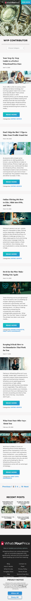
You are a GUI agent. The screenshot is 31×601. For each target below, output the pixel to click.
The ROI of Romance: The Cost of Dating (7, 517)
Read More (11, 115)
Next (26, 487)
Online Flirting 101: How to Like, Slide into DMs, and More (13, 202)
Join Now (26, 2)
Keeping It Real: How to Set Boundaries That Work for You (14, 347)
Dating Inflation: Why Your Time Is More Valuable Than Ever (7, 503)
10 (22, 487)
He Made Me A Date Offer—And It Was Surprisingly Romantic (23, 503)
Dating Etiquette (17, 329)
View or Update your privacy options (15, 548)
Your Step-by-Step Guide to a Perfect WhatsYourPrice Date (12, 61)
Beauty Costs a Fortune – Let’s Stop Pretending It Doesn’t (23, 518)
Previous (6, 487)
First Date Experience (11, 331)
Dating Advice (16, 119)
